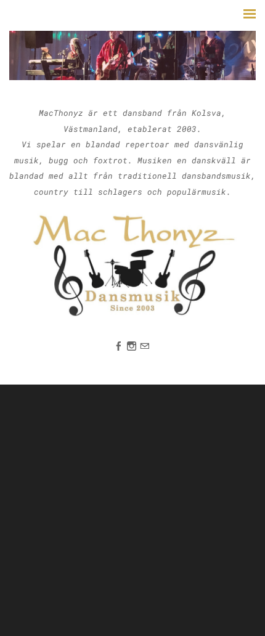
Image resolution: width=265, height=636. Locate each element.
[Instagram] (131, 346)
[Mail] (144, 346)
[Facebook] (118, 346)
